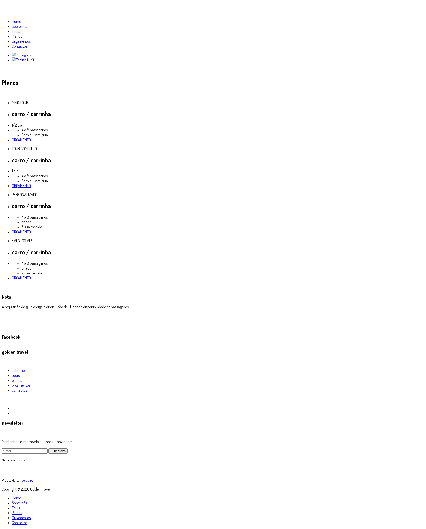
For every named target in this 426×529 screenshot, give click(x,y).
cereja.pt (27, 480)
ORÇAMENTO (21, 139)
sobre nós (19, 370)
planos (17, 380)
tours (16, 375)
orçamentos (21, 385)
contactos (19, 390)
